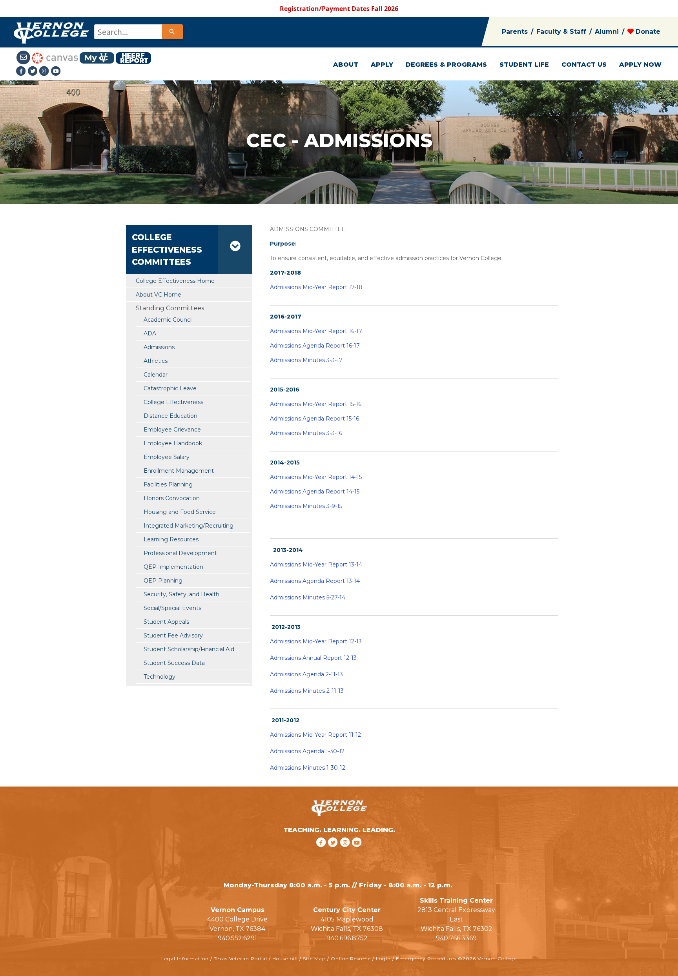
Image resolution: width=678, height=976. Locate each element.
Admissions (159, 347)
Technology (159, 676)
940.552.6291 (237, 938)
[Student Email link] (24, 57)
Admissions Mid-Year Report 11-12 (315, 734)
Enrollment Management (179, 470)
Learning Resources (171, 539)
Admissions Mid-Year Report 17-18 (316, 287)
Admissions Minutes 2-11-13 (307, 690)
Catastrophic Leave (170, 388)
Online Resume (351, 958)
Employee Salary (167, 457)
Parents (515, 31)
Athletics (156, 360)
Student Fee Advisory (173, 635)
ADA (150, 333)
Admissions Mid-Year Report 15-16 (315, 404)
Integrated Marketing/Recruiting (188, 525)
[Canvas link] (55, 57)
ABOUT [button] (345, 64)
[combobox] (138, 31)
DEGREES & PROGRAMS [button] (446, 64)
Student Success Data (174, 662)
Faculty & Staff (561, 31)
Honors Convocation (172, 498)
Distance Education (170, 415)
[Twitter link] (34, 71)
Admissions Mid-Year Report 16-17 (316, 331)
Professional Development (180, 553)
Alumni (607, 31)
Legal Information (185, 958)
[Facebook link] (22, 71)
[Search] (172, 31)
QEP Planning (163, 580)
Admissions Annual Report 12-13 (313, 657)
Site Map (314, 958)
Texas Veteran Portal (240, 958)
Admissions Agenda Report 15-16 (314, 418)
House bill (285, 958)
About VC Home (158, 294)
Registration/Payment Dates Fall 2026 (339, 8)
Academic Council (168, 319)
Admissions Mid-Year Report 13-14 (316, 564)
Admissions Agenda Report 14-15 (314, 491)
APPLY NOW (640, 64)
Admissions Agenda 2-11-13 (306, 674)
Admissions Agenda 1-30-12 (307, 751)
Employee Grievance (172, 429)
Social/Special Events (172, 608)
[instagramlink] (346, 852)
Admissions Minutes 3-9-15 (306, 506)
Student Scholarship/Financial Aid (189, 649)
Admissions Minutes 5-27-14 (307, 597)
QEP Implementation (173, 566)
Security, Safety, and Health (181, 594)
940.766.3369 (456, 938)
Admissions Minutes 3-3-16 (306, 433)
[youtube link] (56, 71)
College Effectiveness (173, 402)
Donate (647, 31)
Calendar (156, 374)
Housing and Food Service (180, 511)
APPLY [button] (382, 64)
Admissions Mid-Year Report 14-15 (316, 477)
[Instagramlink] (45, 71)
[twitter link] (334, 852)
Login (383, 958)
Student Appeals (166, 621)
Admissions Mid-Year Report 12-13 (316, 641)
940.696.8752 (347, 938)
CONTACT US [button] (584, 64)
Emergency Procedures (426, 958)
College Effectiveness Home (175, 280)
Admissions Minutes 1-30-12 (307, 767)
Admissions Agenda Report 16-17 (315, 345)
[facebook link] (322, 852)
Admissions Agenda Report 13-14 (315, 581)
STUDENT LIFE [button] (524, 64)
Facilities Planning (168, 484)
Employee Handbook (173, 443)
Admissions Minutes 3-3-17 (306, 360)
